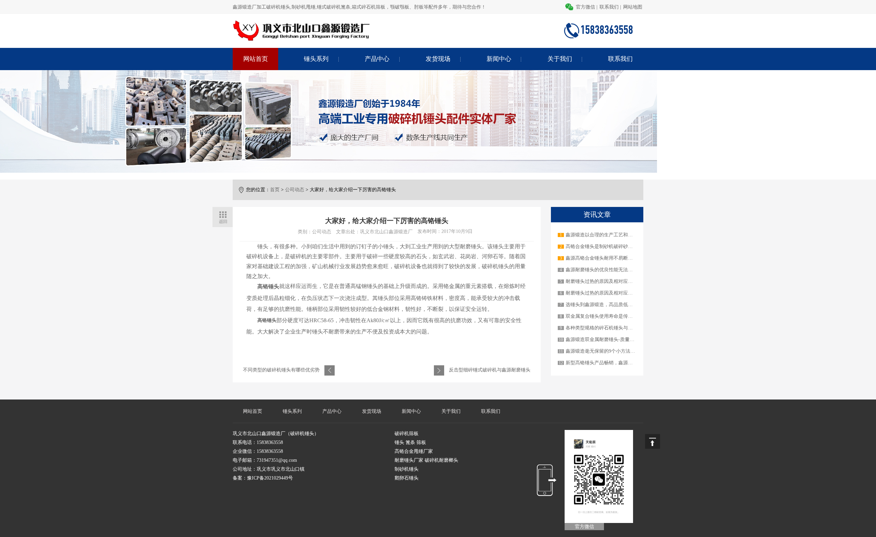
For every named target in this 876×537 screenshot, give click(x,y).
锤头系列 (316, 58)
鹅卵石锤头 (406, 478)
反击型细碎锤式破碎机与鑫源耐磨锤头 (489, 369)
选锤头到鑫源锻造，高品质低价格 (601, 304)
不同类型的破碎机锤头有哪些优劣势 (281, 369)
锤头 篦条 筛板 (410, 442)
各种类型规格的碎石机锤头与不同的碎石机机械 (616, 327)
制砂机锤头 (406, 469)
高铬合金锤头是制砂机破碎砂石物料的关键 (611, 246)
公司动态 (294, 189)
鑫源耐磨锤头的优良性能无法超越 (601, 269)
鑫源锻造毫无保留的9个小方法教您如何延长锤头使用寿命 (627, 351)
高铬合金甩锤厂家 (414, 451)
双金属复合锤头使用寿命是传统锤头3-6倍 (610, 316)
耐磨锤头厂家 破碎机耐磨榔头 (426, 460)
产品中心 (377, 58)
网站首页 (255, 58)
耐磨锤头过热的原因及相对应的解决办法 (609, 281)
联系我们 (609, 7)
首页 (275, 189)
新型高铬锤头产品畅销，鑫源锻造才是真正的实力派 (621, 362)
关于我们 (560, 58)
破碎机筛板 (406, 433)
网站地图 (632, 7)
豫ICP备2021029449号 (270, 478)
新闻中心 (499, 58)
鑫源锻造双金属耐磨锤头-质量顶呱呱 (605, 339)
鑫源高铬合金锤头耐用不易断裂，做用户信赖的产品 (621, 258)
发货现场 (438, 58)
